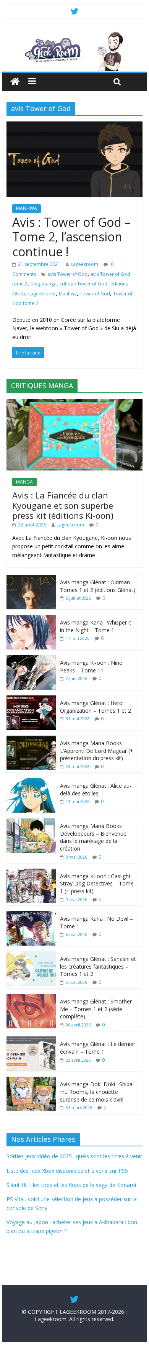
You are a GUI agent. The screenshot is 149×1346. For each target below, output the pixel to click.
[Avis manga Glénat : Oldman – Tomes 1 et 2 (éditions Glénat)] (31, 578)
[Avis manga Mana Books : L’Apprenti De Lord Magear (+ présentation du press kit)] (31, 739)
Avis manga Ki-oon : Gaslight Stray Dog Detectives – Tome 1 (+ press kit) (97, 883)
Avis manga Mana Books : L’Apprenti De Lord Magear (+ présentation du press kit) (96, 750)
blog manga (44, 283)
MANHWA (26, 208)
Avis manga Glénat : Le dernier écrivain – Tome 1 (97, 1047)
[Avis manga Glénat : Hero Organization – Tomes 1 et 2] (31, 699)
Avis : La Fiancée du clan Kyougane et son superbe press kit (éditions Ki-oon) (62, 505)
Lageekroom (84, 264)
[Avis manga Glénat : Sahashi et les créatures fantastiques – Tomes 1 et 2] (31, 955)
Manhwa (68, 293)
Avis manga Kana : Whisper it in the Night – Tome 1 (95, 626)
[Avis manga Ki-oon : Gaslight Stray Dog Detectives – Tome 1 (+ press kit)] (31, 872)
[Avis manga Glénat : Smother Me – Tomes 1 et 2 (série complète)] (31, 998)
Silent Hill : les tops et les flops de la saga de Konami (71, 1185)
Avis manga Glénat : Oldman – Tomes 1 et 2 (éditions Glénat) (97, 586)
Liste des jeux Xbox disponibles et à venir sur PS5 (67, 1170)
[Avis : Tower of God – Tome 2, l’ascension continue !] (74, 126)
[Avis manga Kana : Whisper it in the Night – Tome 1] (31, 619)
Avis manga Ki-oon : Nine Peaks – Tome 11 (91, 666)
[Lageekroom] (74, 34)
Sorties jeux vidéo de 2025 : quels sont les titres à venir (74, 1156)
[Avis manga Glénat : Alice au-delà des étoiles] (31, 782)
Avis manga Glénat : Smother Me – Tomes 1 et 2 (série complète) (96, 1009)
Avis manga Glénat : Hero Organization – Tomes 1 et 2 (95, 706)
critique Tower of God (83, 283)
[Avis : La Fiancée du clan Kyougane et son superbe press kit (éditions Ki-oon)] (74, 403)
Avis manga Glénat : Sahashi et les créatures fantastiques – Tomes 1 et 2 (98, 966)
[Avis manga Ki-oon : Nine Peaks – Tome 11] (31, 659)
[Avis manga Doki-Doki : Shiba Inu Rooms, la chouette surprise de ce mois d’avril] (31, 1080)
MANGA (24, 482)
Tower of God (95, 293)
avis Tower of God (67, 274)
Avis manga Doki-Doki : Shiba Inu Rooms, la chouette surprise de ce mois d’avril (96, 1091)
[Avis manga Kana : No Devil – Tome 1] (31, 915)
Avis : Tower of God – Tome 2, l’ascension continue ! (71, 237)
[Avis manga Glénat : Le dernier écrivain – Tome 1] (31, 1040)
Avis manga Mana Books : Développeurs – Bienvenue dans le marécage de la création (93, 837)
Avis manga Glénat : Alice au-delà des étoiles (95, 789)
